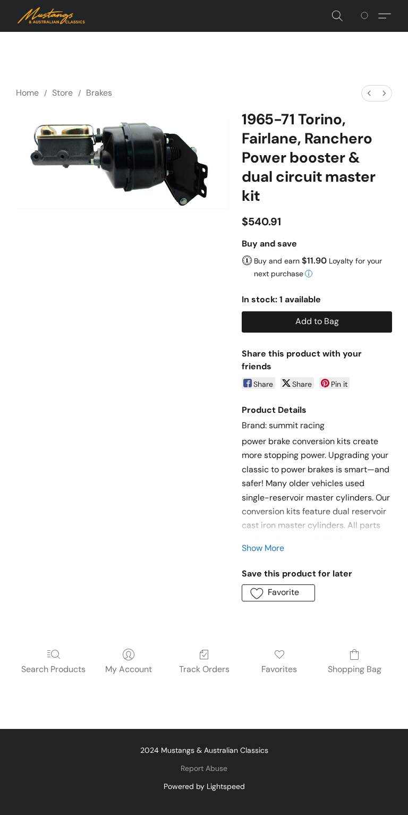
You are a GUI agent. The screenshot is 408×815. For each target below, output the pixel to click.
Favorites (279, 669)
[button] (51, 16)
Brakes (99, 92)
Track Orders (204, 669)
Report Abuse (204, 768)
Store (62, 92)
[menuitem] (369, 93)
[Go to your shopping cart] (366, 16)
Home (27, 92)
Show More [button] (263, 548)
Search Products (53, 669)
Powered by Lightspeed (204, 786)
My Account (128, 669)
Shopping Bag (354, 669)
